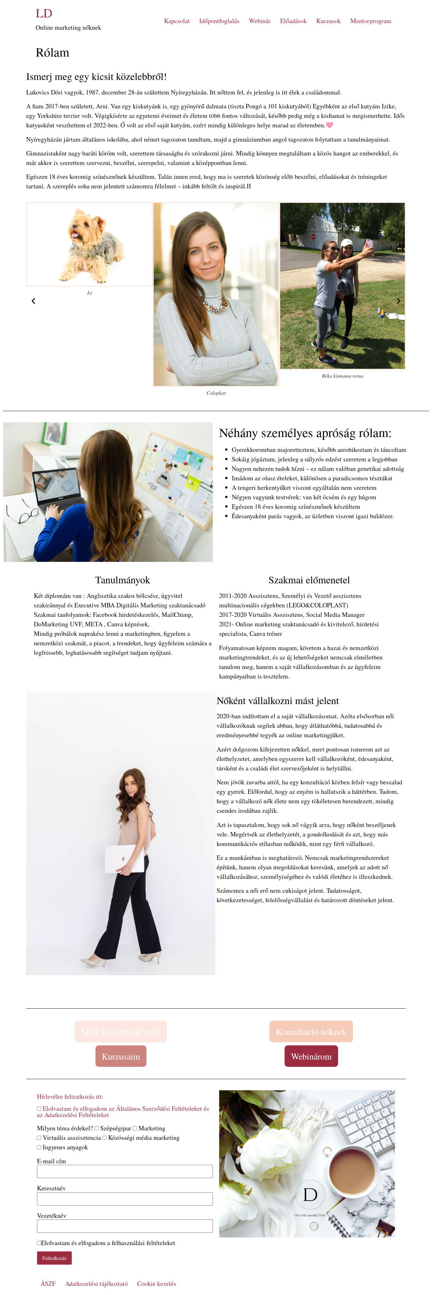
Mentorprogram (371, 20)
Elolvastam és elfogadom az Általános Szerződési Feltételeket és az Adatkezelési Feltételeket (123, 1111)
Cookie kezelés (156, 1283)
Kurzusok (328, 20)
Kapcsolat (177, 20)
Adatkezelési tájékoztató (96, 1283)
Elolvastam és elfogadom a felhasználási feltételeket (108, 1243)
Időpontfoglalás (219, 20)
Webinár (260, 20)
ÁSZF (48, 1283)
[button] (33, 301)
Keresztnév (51, 1188)
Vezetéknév (51, 1216)
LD (44, 12)
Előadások (293, 20)
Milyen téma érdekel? (65, 1128)
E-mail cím (51, 1161)
